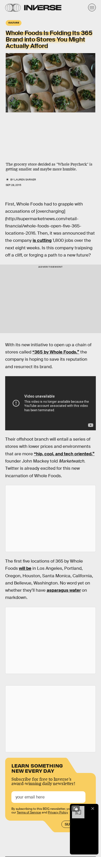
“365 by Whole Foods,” (55, 352)
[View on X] (50, 518)
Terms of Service (29, 812)
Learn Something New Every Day (37, 767)
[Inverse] (42, 7)
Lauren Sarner (25, 179)
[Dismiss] (93, 808)
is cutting (42, 240)
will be (25, 568)
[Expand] (75, 808)
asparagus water (64, 590)
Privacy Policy (58, 812)
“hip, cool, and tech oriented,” (64, 454)
